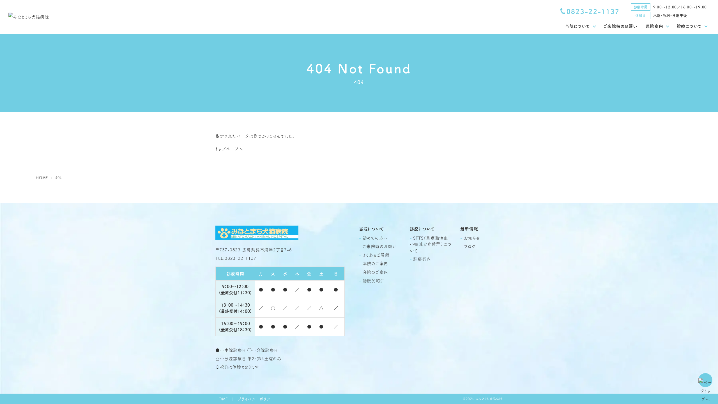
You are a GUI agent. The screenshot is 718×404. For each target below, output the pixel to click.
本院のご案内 (375, 263)
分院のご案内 (375, 272)
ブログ (470, 246)
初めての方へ (375, 238)
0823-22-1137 (593, 11)
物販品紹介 (374, 280)
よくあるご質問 (376, 255)
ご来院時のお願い (620, 26)
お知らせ (472, 238)
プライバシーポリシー (256, 398)
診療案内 (422, 259)
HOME (221, 398)
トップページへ (229, 149)
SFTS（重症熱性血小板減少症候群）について (431, 244)
